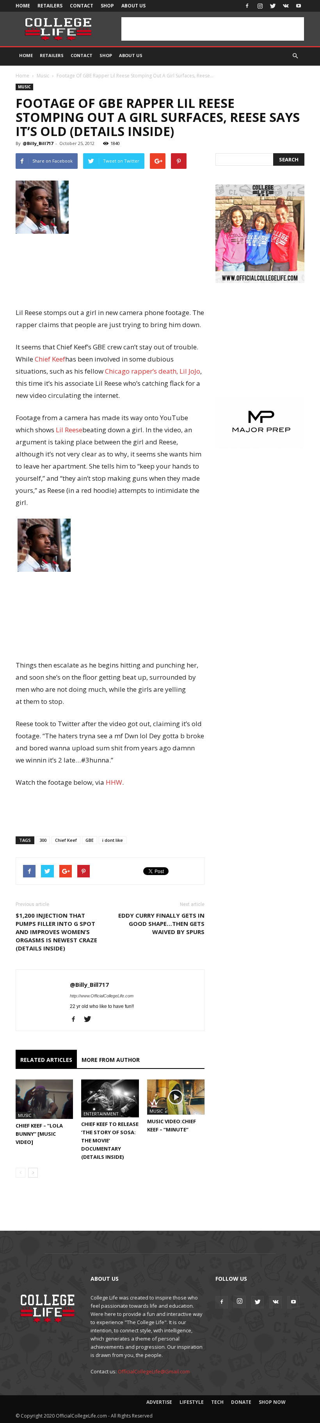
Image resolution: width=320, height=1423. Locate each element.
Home (23, 5)
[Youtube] (298, 6)
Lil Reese (69, 429)
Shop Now (272, 1402)
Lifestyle (192, 1402)
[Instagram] (260, 6)
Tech (217, 1402)
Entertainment (101, 1114)
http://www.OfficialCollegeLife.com (101, 995)
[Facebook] (247, 6)
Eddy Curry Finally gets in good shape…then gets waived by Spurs (161, 923)
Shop (107, 5)
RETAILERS (49, 5)
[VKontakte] (286, 6)
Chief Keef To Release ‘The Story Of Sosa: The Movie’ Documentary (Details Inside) (110, 1140)
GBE (89, 840)
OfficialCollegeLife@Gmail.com (154, 1371)
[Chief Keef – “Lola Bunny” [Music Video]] (44, 1099)
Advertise (159, 1402)
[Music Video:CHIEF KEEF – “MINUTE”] (175, 1097)
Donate (241, 1402)
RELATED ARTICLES (46, 1059)
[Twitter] (273, 6)
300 (42, 840)
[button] (295, 56)
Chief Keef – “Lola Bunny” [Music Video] (39, 1134)
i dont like (112, 840)
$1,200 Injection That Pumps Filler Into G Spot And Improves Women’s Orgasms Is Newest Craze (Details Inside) (56, 931)
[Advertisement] (212, 29)
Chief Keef (50, 358)
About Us (133, 5)
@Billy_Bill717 (38, 143)
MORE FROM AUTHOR (111, 1059)
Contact (81, 5)
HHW (114, 782)
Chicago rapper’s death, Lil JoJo (152, 371)
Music (43, 75)
